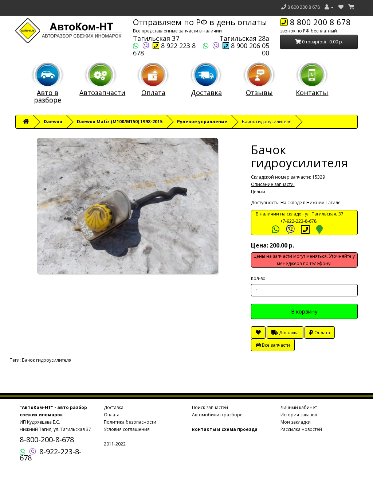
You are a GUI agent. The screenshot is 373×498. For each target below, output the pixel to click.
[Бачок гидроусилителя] (127, 206)
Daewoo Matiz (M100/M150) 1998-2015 (119, 121)
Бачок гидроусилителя (46, 360)
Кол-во (258, 278)
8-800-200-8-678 (47, 439)
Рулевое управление (202, 121)
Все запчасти (275, 345)
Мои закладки (295, 422)
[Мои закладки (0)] (340, 7)
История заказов (298, 415)
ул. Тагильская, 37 (324, 214)
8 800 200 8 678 (303, 7)
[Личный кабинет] (329, 7)
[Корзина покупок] (351, 7)
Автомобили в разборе (217, 415)
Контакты (312, 92)
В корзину (304, 311)
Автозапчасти (102, 92)
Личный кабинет (298, 407)
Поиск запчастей (210, 407)
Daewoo (53, 121)
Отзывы (259, 92)
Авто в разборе (47, 96)
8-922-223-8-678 (51, 455)
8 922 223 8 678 (164, 49)
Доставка (206, 92)
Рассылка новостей (301, 429)
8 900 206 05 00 (249, 49)
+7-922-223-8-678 (298, 221)
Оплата (153, 92)
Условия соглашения (127, 429)
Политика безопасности (130, 422)
